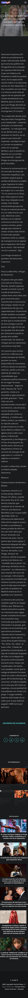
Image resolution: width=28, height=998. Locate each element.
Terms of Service (10, 989)
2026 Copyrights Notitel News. (13, 984)
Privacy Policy (20, 987)
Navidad (21, 989)
